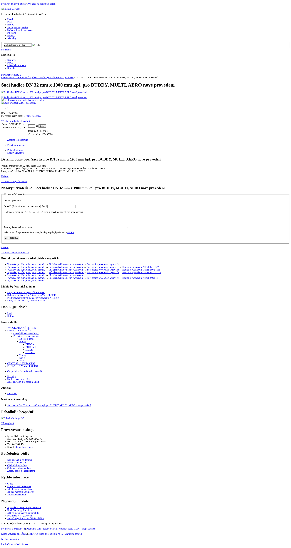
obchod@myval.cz (24, 447)
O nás (10, 483)
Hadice (60, 77)
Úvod (4, 77)
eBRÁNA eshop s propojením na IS (45, 534)
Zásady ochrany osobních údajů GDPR (61, 528)
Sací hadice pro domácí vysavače (103, 264)
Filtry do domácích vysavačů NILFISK (26, 292)
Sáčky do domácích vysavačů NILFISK (26, 300)
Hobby (10, 316)
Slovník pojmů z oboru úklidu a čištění (25, 518)
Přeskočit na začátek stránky (14, 544)
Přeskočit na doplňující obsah (41, 3)
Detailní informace (32, 116)
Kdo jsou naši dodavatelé (19, 486)
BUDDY (69, 77)
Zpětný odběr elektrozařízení (21, 470)
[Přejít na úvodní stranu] (10, 9)
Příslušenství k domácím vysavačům (66, 264)
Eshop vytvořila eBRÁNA (14, 534)
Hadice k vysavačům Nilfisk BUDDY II (141, 272)
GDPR (70, 232)
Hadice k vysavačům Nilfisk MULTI (140, 278)
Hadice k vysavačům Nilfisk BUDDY (140, 267)
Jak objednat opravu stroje (19, 489)
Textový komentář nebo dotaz (18, 227)
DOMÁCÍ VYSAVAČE (19, 77)
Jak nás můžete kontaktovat (20, 492)
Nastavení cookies (10, 539)
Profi (9, 313)
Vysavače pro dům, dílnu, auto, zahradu (26, 264)
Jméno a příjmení (12, 200)
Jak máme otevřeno (16, 494)
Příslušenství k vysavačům (44, 77)
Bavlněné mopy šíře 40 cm (20, 510)
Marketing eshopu (73, 534)
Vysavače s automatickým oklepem (24, 507)
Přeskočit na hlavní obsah (13, 3)
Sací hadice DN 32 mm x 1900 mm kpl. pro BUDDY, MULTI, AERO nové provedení (49, 405)
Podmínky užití (33, 528)
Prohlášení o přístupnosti (13, 528)
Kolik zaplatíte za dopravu (19, 460)
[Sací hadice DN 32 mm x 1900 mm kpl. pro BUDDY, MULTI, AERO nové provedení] (44, 92)
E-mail (25, 206)
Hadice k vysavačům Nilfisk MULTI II (141, 269)
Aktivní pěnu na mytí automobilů (23, 513)
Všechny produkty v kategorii (15, 121)
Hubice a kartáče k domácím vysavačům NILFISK (31, 295)
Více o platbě (7, 423)
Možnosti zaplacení (16, 462)
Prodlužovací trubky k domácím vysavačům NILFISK (33, 298)
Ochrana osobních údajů (19, 468)
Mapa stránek (88, 528)
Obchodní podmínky (17, 465)
